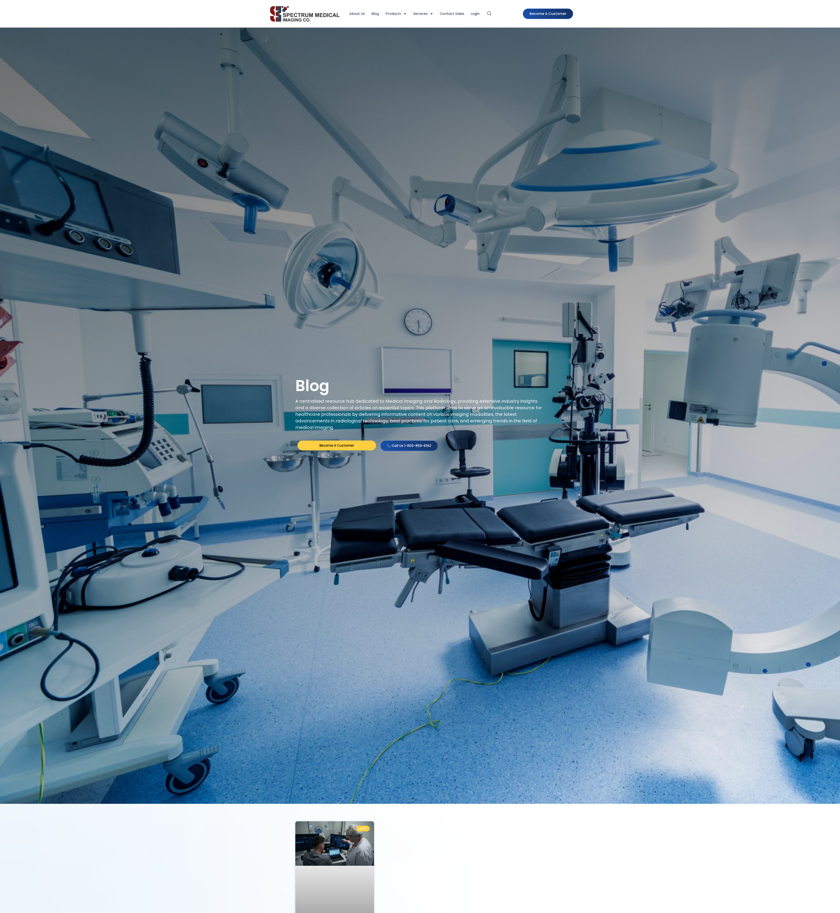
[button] (489, 13)
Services (420, 13)
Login (475, 13)
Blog (375, 13)
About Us (357, 13)
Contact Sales (452, 13)
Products (393, 13)
